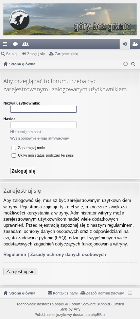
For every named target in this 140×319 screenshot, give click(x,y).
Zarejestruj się (66, 54)
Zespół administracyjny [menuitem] (105, 293)
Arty (77, 309)
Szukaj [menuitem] (134, 65)
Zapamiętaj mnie (31, 148)
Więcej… (6, 45)
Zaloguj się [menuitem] (126, 45)
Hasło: (9, 119)
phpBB (60, 304)
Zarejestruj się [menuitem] (136, 45)
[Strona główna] (70, 19)
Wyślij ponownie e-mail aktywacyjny (39, 138)
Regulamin (14, 254)
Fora (16, 45)
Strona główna (22, 293)
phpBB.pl (98, 315)
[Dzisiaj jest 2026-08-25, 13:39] (125, 64)
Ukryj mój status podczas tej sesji (45, 155)
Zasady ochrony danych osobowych (68, 254)
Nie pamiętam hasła (26, 132)
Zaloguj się (36, 54)
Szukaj (11, 54)
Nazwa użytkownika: (21, 103)
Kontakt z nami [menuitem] (65, 293)
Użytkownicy (27, 45)
